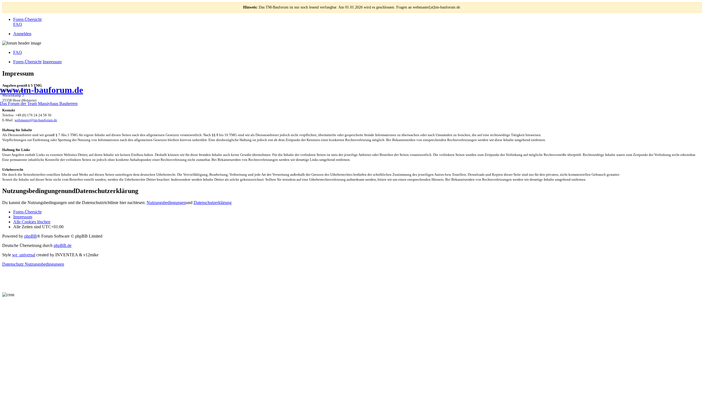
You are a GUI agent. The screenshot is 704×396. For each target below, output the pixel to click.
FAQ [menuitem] (17, 52)
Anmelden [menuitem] (22, 33)
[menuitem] (27, 19)
